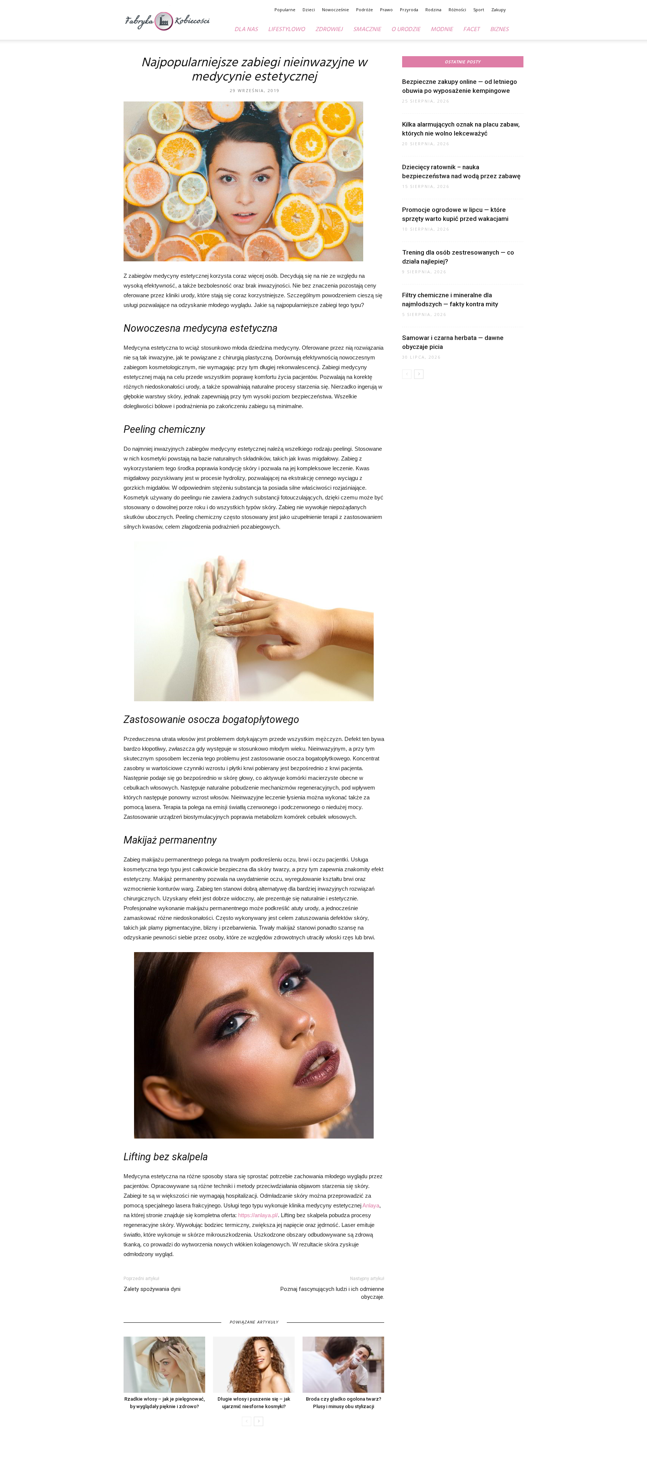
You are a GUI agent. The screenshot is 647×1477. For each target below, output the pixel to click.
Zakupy (498, 9)
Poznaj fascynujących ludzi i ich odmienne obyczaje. (332, 1293)
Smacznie (367, 29)
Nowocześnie (335, 9)
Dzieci (309, 9)
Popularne (284, 9)
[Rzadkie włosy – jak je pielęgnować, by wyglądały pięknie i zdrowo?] (164, 1365)
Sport (478, 9)
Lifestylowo (286, 29)
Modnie (442, 29)
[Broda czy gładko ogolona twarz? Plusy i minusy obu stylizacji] (343, 1365)
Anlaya (370, 1205)
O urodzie (405, 29)
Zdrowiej (329, 29)
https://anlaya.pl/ (258, 1215)
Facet (471, 29)
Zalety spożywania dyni (152, 1289)
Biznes (499, 29)
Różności (457, 9)
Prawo (386, 9)
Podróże (364, 9)
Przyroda (409, 9)
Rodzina (433, 9)
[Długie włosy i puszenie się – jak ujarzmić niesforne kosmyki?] (254, 1365)
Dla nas (246, 29)
